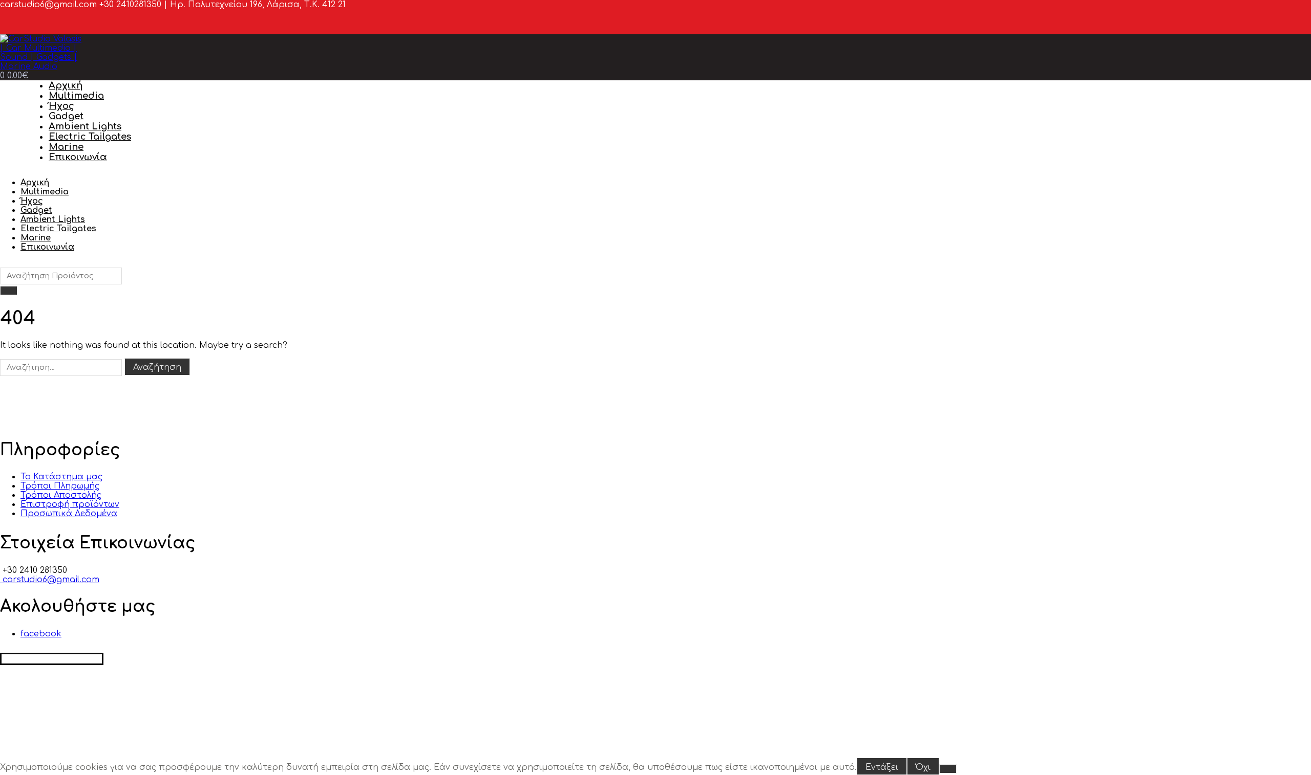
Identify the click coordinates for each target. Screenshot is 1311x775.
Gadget (66, 116)
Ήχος (61, 106)
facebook (40, 633)
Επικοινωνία (78, 157)
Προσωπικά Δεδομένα (68, 513)
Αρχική (65, 85)
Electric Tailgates (90, 136)
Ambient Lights (85, 126)
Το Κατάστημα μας (61, 476)
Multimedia (76, 96)
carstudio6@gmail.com (49, 579)
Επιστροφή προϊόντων (69, 504)
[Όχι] (948, 768)
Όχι (923, 767)
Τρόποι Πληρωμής (59, 486)
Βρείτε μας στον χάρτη (52, 658)
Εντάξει (881, 767)
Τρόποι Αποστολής (60, 495)
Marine (66, 147)
